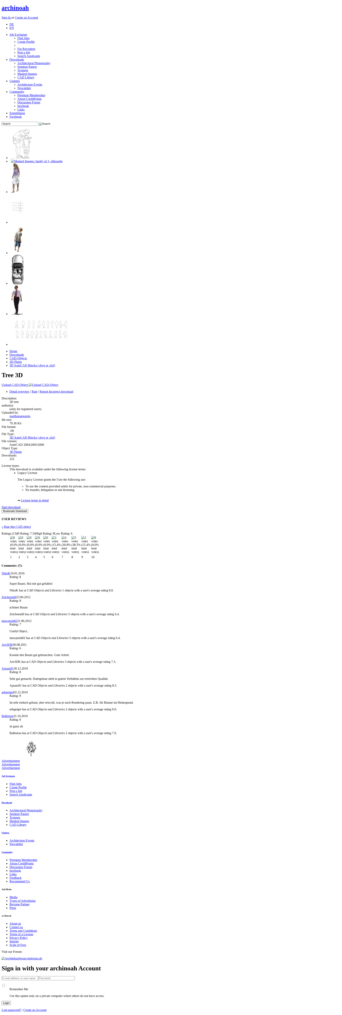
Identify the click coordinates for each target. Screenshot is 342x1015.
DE (12, 24)
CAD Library (25, 77)
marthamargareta (20, 416)
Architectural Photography (33, 63)
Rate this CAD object (16, 526)
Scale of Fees (18, 945)
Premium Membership (31, 95)
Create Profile (26, 41)
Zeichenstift (9, 597)
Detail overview (19, 391)
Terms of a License (21, 934)
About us (15, 923)
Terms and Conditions (23, 930)
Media (13, 897)
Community (17, 91)
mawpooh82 (9, 621)
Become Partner (19, 904)
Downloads (17, 59)
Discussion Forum (28, 102)
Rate (34, 391)
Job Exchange (18, 34)
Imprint (14, 941)
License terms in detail (35, 500)
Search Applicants (28, 56)
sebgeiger (7, 692)
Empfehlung (17, 113)
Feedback (16, 877)
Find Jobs (23, 38)
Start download (11, 507)
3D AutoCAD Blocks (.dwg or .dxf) (32, 365)
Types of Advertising (23, 900)
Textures (22, 70)
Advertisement (11, 760)
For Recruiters (26, 49)
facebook (23, 106)
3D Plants (16, 362)
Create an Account (26, 17)
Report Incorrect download (56, 391)
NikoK (6, 573)
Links (21, 109)
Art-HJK (7, 644)
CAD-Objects (18, 358)
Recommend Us (20, 881)
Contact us (16, 927)
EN (12, 28)
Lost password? (11, 1010)
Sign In (6, 17)
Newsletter (24, 88)
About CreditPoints (29, 98)
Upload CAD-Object (15, 384)
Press (13, 908)
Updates (15, 81)
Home (13, 351)
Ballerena (7, 716)
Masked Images (27, 74)
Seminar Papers (27, 66)
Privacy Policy (19, 937)
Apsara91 (8, 668)
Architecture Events (29, 84)
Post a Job (23, 52)
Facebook (16, 116)
